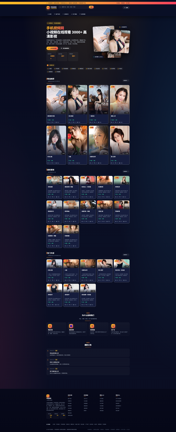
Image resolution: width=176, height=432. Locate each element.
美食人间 (113, 116)
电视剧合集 (70, 415)
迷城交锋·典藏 (86, 211)
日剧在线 (73, 68)
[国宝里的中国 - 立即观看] (104, 39)
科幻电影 (85, 401)
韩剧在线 (80, 68)
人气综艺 (104, 68)
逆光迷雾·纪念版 (86, 294)
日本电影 (70, 403)
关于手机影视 (118, 398)
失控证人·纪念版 (86, 187)
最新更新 (101, 401)
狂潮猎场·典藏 (52, 236)
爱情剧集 (85, 403)
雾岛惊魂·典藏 (69, 187)
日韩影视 (70, 401)
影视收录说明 (118, 401)
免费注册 (101, 410)
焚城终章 (117, 211)
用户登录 (101, 408)
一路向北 (92, 116)
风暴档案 (67, 236)
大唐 (70, 156)
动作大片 (85, 398)
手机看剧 (57, 71)
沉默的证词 (93, 156)
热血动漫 (97, 68)
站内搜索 (101, 405)
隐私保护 (117, 410)
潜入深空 (113, 156)
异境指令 (50, 294)
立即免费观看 (53, 48)
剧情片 (85, 410)
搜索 (91, 7)
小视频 (50, 68)
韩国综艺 (70, 410)
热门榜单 (128, 3)
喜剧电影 (85, 408)
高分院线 (112, 68)
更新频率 (117, 403)
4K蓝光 (120, 68)
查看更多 (125, 80)
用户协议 (117, 408)
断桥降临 (67, 211)
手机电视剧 (65, 68)
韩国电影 (70, 405)
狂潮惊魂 (100, 187)
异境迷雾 (50, 187)
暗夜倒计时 (51, 211)
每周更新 (123, 3)
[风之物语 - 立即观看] (119, 41)
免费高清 (50, 71)
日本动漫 (70, 408)
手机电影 (56, 68)
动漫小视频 (89, 68)
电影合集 (70, 413)
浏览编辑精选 (66, 48)
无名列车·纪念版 (120, 270)
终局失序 (117, 187)
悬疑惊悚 (85, 405)
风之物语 (71, 116)
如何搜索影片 (118, 405)
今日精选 (118, 3)
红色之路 (50, 156)
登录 (127, 7)
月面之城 (100, 211)
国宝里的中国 (51, 116)
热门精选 (101, 398)
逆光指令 (67, 294)
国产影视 (70, 398)
